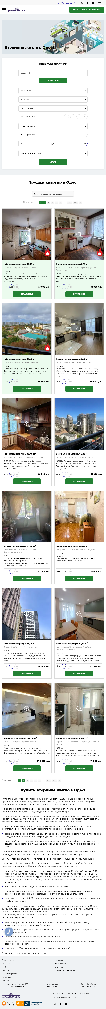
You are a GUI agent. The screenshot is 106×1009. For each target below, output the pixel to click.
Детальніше (27, 294)
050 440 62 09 (88, 987)
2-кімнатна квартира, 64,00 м (72, 453)
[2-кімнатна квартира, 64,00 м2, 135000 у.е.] (79, 424)
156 (75, 202)
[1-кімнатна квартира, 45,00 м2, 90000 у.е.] (79, 329)
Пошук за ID (53, 80)
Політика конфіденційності (64, 997)
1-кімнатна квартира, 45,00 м (72, 358)
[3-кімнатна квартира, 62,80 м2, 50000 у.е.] (26, 516)
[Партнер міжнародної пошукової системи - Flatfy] (8, 1003)
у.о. (85, 144)
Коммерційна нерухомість (66, 970)
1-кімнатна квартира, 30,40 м (20, 453)
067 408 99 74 (68, 3)
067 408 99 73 (53, 987)
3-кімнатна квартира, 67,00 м (72, 546)
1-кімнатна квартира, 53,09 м (19, 643)
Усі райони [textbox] (26, 90)
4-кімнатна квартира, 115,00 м (20, 738)
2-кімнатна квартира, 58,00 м (72, 738)
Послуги (6, 963)
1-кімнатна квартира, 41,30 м (72, 643)
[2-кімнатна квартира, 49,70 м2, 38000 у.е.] (79, 234)
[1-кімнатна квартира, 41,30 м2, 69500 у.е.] (79, 614)
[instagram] (82, 3)
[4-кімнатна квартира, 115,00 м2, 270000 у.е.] (26, 709)
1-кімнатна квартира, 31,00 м (19, 358)
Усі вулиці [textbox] (25, 99)
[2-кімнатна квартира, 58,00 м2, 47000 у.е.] (79, 709)
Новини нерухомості (11, 974)
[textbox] (53, 153)
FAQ (4, 967)
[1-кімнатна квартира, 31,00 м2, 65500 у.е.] (26, 329)
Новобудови (60, 963)
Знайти (53, 162)
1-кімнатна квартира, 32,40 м (19, 264)
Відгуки (5, 970)
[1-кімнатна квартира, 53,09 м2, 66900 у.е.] (26, 614)
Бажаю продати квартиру (86, 10)
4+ (85, 117)
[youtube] (93, 3)
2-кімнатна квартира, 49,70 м (72, 264)
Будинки (59, 967)
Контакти (6, 981)
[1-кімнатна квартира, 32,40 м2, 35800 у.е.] (26, 234)
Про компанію (8, 960)
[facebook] (87, 3)
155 (69, 202)
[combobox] (53, 91)
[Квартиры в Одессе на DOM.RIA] (29, 1003)
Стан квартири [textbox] (28, 126)
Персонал (6, 977)
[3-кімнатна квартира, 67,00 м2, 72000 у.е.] (79, 516)
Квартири (59, 960)
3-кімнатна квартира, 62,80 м (20, 546)
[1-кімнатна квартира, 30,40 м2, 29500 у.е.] (26, 424)
